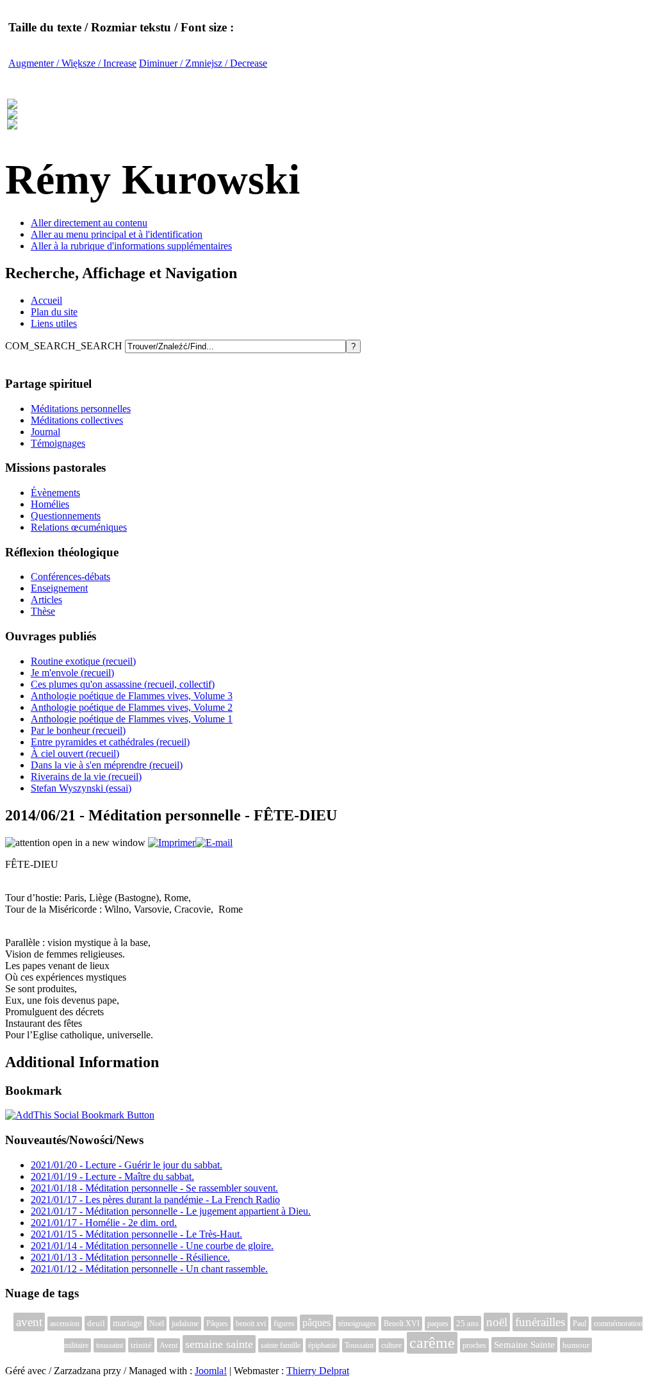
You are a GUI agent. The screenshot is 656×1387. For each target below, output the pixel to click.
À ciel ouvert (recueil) (75, 753)
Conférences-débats (70, 576)
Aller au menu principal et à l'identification (116, 234)
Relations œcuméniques (79, 527)
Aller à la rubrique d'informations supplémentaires (131, 245)
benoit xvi (251, 1323)
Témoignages (58, 443)
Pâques (217, 1323)
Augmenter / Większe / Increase (72, 63)
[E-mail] (214, 842)
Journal (45, 431)
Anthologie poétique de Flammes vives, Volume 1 (132, 718)
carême (432, 1342)
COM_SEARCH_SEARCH (65, 345)
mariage (127, 1323)
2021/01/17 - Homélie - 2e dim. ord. (104, 1222)
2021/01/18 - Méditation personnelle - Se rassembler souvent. (154, 1188)
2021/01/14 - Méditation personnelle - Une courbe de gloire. (152, 1245)
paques (437, 1323)
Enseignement (59, 588)
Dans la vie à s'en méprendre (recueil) (107, 765)
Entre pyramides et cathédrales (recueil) (110, 741)
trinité (141, 1345)
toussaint (109, 1345)
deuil (96, 1323)
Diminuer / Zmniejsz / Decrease (203, 63)
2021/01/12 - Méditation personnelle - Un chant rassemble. (149, 1268)
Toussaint (359, 1345)
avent (29, 1322)
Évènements (55, 492)
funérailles (540, 1322)
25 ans (467, 1323)
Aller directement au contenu (89, 222)
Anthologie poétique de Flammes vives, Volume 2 (132, 707)
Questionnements (66, 515)
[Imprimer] (171, 842)
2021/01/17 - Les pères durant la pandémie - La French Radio (155, 1199)
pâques (316, 1322)
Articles (46, 599)
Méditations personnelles (81, 408)
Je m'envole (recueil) (72, 672)
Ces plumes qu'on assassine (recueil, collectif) (123, 684)
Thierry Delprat (317, 1370)
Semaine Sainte (524, 1345)
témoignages (357, 1323)
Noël (156, 1323)
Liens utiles (54, 323)
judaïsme (185, 1323)
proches (474, 1345)
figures (284, 1323)
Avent (168, 1345)
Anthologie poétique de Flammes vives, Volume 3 (132, 695)
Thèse (43, 611)
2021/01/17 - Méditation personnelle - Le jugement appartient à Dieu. (171, 1211)
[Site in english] (12, 122)
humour (575, 1345)
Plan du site (54, 311)
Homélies (50, 504)
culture (391, 1345)
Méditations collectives (77, 420)
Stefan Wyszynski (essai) (81, 788)
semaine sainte (219, 1344)
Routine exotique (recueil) (83, 661)
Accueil (46, 300)
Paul (579, 1323)
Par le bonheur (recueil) (78, 730)
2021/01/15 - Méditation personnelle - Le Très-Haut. (136, 1234)
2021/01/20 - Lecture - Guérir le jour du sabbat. (126, 1164)
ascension (64, 1323)
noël (496, 1322)
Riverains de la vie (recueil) (86, 776)
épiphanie (322, 1345)
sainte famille (280, 1345)
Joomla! (211, 1370)
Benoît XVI (402, 1323)
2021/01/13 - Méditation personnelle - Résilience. (130, 1257)
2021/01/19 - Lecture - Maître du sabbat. (112, 1176)
